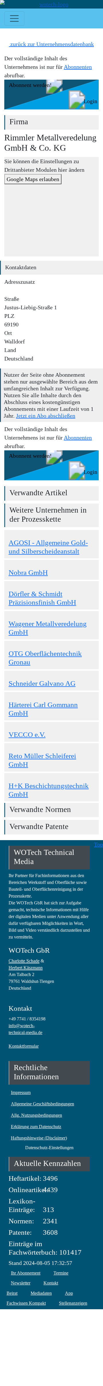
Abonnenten (78, 67)
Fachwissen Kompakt (26, 1303)
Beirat (12, 1293)
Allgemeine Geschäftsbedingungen (42, 1103)
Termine (61, 1273)
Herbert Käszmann (26, 967)
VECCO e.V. (27, 734)
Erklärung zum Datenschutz (36, 1126)
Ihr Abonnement (25, 1273)
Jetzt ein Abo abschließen (45, 416)
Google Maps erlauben (33, 179)
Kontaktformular (24, 1046)
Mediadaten (41, 1293)
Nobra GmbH (28, 572)
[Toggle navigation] (14, 18)
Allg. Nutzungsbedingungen (36, 1115)
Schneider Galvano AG (42, 683)
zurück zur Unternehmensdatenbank (51, 44)
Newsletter (20, 1283)
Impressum (21, 1092)
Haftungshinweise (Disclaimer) (39, 1138)
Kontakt (50, 1283)
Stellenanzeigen (73, 1303)
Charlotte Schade (24, 960)
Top (98, 844)
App (69, 1293)
